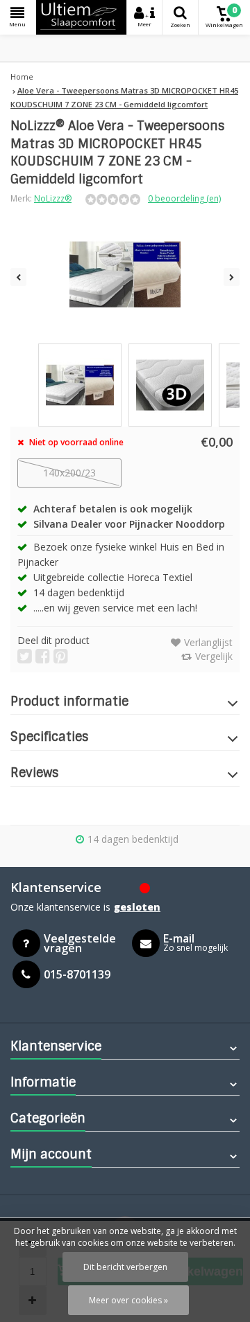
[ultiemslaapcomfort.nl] (81, 17)
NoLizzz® (53, 198)
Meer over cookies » (128, 1300)
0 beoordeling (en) (184, 198)
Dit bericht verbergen (125, 1267)
